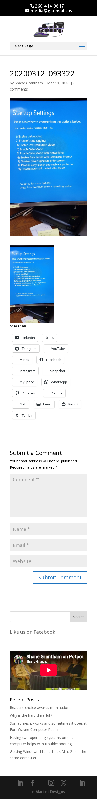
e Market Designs (48, 791)
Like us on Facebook (32, 632)
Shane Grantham (29, 82)
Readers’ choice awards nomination (39, 707)
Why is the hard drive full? (31, 715)
